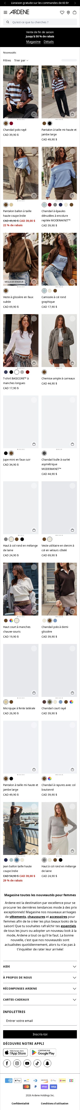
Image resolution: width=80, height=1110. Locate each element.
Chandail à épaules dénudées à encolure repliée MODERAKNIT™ (56, 215)
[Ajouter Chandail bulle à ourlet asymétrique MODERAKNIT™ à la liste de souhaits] (72, 400)
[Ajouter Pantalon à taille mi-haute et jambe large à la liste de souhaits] (72, 70)
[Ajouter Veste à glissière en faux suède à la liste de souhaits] (34, 237)
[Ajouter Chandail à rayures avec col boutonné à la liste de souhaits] (72, 725)
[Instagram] (17, 1063)
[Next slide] (75, 3)
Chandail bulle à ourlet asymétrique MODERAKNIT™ (56, 464)
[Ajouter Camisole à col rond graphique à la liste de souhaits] (72, 237)
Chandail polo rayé (14, 130)
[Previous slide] (5, 3)
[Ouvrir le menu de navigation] (5, 12)
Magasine (33, 42)
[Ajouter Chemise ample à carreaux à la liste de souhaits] (72, 319)
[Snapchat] (47, 1063)
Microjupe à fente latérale (19, 708)
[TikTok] (37, 1063)
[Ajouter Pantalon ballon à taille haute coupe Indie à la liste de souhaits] (34, 151)
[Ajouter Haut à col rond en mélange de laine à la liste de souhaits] (34, 486)
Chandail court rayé (54, 708)
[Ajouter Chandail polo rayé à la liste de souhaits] (34, 70)
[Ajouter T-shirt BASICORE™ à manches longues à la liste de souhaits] (34, 319)
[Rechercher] (7, 22)
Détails (49, 42)
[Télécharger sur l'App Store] (15, 1052)
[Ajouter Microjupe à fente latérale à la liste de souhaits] (34, 648)
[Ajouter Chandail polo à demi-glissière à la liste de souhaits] (72, 567)
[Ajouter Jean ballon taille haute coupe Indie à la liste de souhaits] (34, 806)
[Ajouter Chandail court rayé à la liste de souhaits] (72, 648)
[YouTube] (27, 1063)
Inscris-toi (40, 1034)
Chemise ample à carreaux (58, 378)
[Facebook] (7, 1063)
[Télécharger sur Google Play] (43, 1052)
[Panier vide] (74, 12)
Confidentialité (20, 1103)
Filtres (7, 60)
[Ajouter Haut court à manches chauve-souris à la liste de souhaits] (34, 567)
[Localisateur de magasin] (68, 12)
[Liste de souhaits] (62, 12)
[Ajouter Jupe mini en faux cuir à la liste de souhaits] (34, 400)
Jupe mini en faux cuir (16, 459)
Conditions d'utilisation (54, 1103)
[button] (17, 119)
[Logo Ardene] (20, 12)
